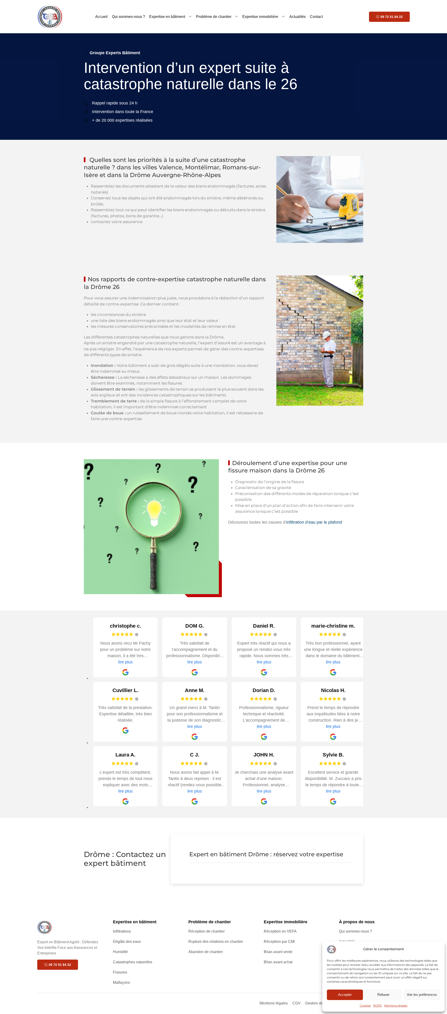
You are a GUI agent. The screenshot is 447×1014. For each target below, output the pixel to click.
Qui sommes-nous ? (128, 17)
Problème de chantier (213, 17)
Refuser (383, 995)
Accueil (101, 17)
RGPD (377, 1005)
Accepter (345, 995)
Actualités (297, 17)
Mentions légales (395, 1005)
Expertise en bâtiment (167, 17)
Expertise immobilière (260, 17)
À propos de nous (357, 922)
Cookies (365, 1005)
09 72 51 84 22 (391, 17)
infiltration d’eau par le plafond (314, 522)
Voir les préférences (422, 995)
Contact (316, 17)
